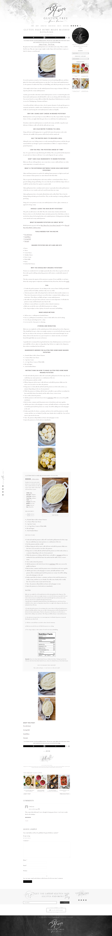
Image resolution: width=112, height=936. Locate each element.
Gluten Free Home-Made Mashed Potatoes (45, 766)
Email (25, 865)
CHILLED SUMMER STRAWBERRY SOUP (41, 790)
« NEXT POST (27, 793)
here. (59, 42)
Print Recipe (51, 44)
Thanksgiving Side (58, 767)
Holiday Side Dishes (35, 767)
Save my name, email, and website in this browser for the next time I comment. (43, 878)
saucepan (59, 555)
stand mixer (50, 397)
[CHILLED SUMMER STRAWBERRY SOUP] (85, 68)
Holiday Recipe (67, 766)
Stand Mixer (27, 237)
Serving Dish (27, 239)
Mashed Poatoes (52, 767)
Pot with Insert (28, 234)
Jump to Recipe (43, 44)
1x (28, 514)
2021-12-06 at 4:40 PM (34, 809)
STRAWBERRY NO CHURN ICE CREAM (84, 91)
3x (33, 514)
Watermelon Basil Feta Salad (64, 790)
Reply (26, 820)
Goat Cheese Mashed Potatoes (59, 766)
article (67, 281)
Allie (31, 492)
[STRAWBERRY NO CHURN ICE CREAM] (85, 83)
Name (25, 860)
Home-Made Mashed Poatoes (44, 767)
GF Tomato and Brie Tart (76, 76)
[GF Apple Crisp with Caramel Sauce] (76, 83)
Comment (26, 840)
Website (25, 870)
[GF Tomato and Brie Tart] (76, 68)
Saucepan (26, 241)
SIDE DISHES (49, 765)
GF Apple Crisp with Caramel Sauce (76, 91)
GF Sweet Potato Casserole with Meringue (52, 790)
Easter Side (36, 766)
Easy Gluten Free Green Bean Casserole (51, 225)
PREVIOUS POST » (65, 793)
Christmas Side (31, 766)
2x (30, 514)
